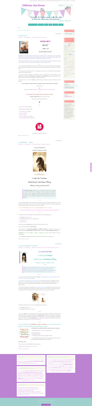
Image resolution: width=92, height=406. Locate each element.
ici (47, 224)
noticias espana (26, 389)
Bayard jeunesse (20, 372)
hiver (70, 57)
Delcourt (32, 372)
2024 (35, 363)
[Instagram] (91, 169)
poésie (69, 66)
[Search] (71, 5)
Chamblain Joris (51, 362)
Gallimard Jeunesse (38, 373)
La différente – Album (25, 142)
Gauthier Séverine (61, 364)
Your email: (66, 84)
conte (70, 48)
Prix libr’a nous (22, 113)
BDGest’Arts (22, 114)
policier (71, 66)
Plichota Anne (71, 367)
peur (68, 66)
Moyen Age (69, 63)
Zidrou (69, 370)
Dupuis (41, 372)
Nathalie (21, 37)
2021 (30, 363)
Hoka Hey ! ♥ (22, 36)
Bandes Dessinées (33, 0)
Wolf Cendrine (65, 370)
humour (65, 58)
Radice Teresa (49, 369)
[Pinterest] (91, 171)
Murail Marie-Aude (57, 367)
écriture (65, 51)
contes (71, 48)
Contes (57, 247)
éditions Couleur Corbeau (42, 330)
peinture (66, 66)
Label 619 (23, 135)
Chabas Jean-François (66, 361)
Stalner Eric (63, 369)
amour (69, 45)
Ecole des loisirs (21, 373)
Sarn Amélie (59, 369)
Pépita (46, 89)
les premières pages (23, 106)
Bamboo (40, 370)
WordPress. (52, 402)
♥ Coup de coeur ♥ (43, 37)
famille (66, 54)
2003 (18, 361)
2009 (27, 361)
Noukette (45, 133)
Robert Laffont (32, 378)
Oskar (23, 378)
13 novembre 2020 (27, 144)
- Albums (43, 144)
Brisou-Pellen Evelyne (50, 361)
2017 (21, 363)
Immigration (65, 60)
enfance (67, 51)
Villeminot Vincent (55, 370)
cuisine (73, 48)
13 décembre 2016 (27, 247)
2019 (26, 363)
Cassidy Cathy (59, 361)
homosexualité (72, 57)
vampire (70, 73)
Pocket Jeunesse (26, 378)
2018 (24, 363)
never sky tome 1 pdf (29, 393)
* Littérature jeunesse (36, 144)
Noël (70, 64)
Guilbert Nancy (67, 364)
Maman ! (68, 0)
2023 (33, 363)
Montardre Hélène (50, 367)
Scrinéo (43, 378)
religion (73, 67)
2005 (21, 361)
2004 (19, 361)
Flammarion (28, 373)
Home (19, 27)
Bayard (42, 370)
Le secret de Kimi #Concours (27, 246)
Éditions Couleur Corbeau (25, 238)
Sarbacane (40, 378)
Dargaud (28, 372)
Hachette (29, 375)
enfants (71, 51)
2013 (36, 361)
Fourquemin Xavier (57, 364)
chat (67, 48)
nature (65, 64)
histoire (68, 57)
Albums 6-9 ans (48, 144)
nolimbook (33, 391)
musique (71, 63)
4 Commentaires (59, 140)
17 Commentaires (58, 33)
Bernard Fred (70, 359)
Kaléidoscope (34, 375)
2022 (32, 363)
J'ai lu (31, 375)
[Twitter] (91, 165)
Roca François (53, 369)
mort (66, 63)
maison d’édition (27, 214)
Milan (41, 376)
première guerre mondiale (67, 67)
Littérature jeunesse (50, 0)
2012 (34, 361)
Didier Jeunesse (37, 372)
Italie (68, 60)
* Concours (72, 0)
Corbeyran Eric (62, 362)
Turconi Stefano (69, 369)
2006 (22, 361)
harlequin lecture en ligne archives (24, 394)
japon (70, 60)
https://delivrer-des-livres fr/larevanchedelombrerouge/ (27, 387)
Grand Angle (22, 375)
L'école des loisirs (38, 375)
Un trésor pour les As (23, 221)
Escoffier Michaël (52, 364)
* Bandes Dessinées (35, 37)
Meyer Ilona (68, 366)
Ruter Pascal (56, 369)
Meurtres (65, 63)
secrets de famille (69, 70)
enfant (69, 51)
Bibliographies (58, 0)
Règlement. (39, 344)
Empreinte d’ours (28, 217)
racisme (71, 67)
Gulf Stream (26, 375)
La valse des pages (41, 89)
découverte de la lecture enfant (38, 393)
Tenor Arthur (65, 369)
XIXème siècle (67, 76)
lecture (71, 60)
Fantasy (73, 54)
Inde (67, 60)
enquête (73, 51)
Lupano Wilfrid (61, 366)
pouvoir (73, 66)
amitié (65, 45)
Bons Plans (66, 95)
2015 (42, 361)
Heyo (31, 218)
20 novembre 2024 (27, 37)
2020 (28, 363)
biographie (65, 48)
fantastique (70, 54)
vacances (68, 73)
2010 (29, 361)
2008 (25, 361)
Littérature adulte (41, 0)
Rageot (29, 378)
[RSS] (91, 167)
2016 (19, 363)
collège (68, 48)
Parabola (47, 402)
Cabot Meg (54, 361)
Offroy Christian (63, 367)
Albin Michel (27, 370)
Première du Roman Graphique (25, 116)
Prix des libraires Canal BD (24, 111)
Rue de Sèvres (27, 135)
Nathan (20, 378)
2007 (24, 361)
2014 (40, 361)
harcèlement (65, 57)
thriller (66, 73)
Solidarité (73, 70)
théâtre (65, 73)
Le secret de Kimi (23, 220)
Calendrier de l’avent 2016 (32, 346)
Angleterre (73, 45)
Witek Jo (61, 370)
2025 (36, 363)
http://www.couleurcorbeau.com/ (34, 319)
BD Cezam (21, 117)
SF (71, 70)
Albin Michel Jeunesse (34, 370)
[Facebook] (91, 163)
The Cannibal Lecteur (51, 89)
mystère (73, 63)
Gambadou (35, 89)
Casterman (24, 372)
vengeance (72, 73)
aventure (72, 46)
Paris (64, 66)
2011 (32, 361)
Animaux (65, 46)
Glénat (19, 375)
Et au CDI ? (64, 0)
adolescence (70, 43)
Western (65, 76)
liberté (73, 60)
